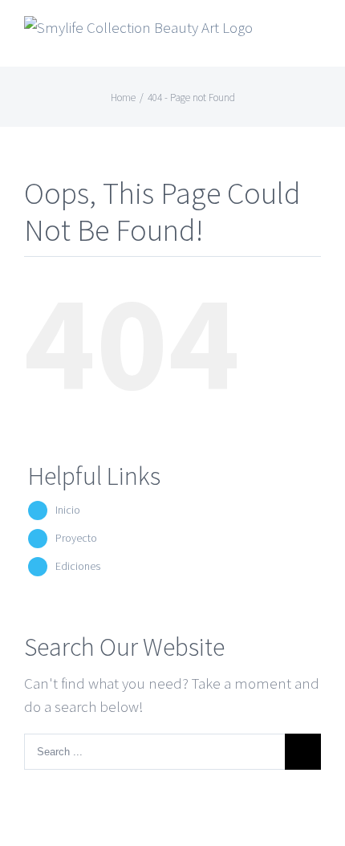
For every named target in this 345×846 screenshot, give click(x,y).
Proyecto (76, 538)
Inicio (67, 509)
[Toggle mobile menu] (314, 36)
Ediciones (77, 566)
